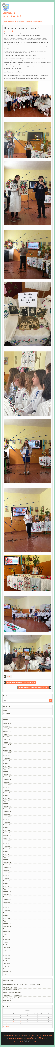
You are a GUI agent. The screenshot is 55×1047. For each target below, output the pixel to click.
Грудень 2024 (6, 768)
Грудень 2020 (6, 889)
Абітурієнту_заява (19, 1035)
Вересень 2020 (7, 897)
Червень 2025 (7, 752)
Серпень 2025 (7, 750)
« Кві (4, 1026)
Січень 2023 (6, 830)
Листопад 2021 (7, 859)
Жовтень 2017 (7, 971)
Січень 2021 (6, 886)
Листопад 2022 (7, 833)
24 (20, 1021)
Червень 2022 (7, 841)
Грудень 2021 (6, 857)
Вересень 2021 (7, 865)
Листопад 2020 (7, 891)
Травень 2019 (6, 937)
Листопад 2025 (7, 742)
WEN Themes (37, 1041)
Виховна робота (16, 1037)
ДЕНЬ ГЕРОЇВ (7, 1000)
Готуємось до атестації (41, 1038)
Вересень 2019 (7, 929)
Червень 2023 (7, 817)
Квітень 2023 (6, 822)
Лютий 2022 (6, 851)
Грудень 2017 (6, 966)
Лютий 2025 (6, 763)
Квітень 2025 (6, 758)
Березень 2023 (7, 825)
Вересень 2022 (7, 838)
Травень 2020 (6, 907)
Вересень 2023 (7, 809)
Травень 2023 (6, 819)
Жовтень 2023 (7, 806)
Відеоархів (24, 1037)
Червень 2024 (7, 785)
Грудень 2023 (6, 801)
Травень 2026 (6, 726)
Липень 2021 (6, 870)
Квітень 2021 (6, 878)
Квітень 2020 (6, 910)
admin (14, 31)
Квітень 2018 (6, 958)
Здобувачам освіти (29, 1038)
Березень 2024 (7, 793)
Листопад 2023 (7, 803)
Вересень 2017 (7, 974)
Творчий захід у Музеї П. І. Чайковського (13, 997)
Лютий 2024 (6, 795)
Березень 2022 (7, 849)
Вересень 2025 (7, 747)
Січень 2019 (6, 947)
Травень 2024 (6, 787)
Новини (22, 21)
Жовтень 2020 (7, 894)
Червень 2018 (7, 953)
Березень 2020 (7, 913)
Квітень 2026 (6, 728)
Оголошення (6, 713)
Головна (6, 1035)
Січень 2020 (6, 918)
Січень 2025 (6, 766)
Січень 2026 (6, 736)
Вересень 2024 (7, 776)
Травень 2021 (6, 875)
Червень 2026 (7, 723)
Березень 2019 (7, 942)
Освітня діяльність (36, 1035)
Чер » (7, 1026)
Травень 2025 (6, 755)
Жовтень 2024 (7, 774)
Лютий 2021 (6, 883)
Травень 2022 (6, 843)
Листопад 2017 (7, 969)
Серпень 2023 (7, 811)
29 (6, 1023)
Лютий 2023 (6, 827)
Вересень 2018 (7, 950)
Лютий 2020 (6, 915)
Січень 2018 (6, 963)
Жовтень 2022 (7, 835)
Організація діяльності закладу (15, 1038)
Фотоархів (30, 1037)
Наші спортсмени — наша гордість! (12, 995)
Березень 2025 (7, 760)
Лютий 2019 (6, 945)
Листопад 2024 (7, 771)
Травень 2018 (6, 955)
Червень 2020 (7, 905)
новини (11, 1035)
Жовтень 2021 (7, 862)
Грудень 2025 (6, 739)
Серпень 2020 (7, 899)
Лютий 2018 (6, 961)
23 (13, 1021)
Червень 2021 (7, 873)
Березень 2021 (7, 881)
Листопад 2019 (7, 923)
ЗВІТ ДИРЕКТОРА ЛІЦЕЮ (10, 987)
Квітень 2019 (6, 939)
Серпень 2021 (7, 867)
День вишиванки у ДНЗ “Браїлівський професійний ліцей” (33, 687)
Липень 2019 (6, 931)
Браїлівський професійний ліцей (10, 21)
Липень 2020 (6, 902)
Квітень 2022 (6, 846)
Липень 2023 (6, 814)
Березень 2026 (7, 731)
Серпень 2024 (7, 779)
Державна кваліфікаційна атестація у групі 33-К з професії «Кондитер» (21, 984)
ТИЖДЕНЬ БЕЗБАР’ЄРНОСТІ (11, 989)
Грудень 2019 (6, 921)
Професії (27, 1035)
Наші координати (39, 1037)
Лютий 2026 (6, 734)
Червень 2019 (7, 934)
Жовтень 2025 (7, 744)
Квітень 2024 (6, 790)
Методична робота (47, 1035)
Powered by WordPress (19, 1041)
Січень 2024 (6, 798)
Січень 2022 (6, 854)
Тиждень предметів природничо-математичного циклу (21, 682)
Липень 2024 (6, 782)
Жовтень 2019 (7, 926)
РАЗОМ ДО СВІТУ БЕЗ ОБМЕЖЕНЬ (12, 992)
